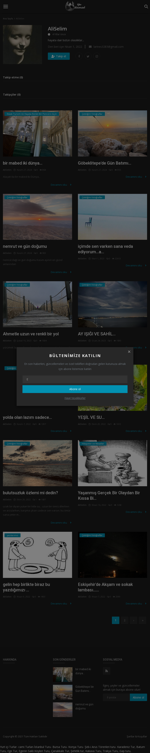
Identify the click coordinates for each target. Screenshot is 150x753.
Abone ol (75, 389)
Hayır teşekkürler (75, 398)
